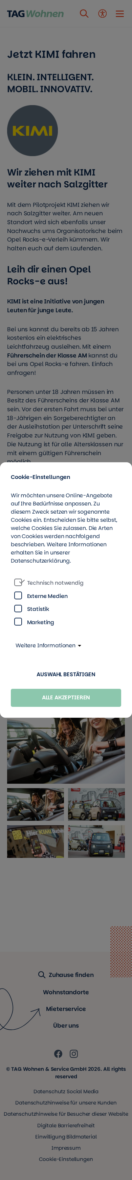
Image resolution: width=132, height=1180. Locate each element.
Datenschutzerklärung (40, 561)
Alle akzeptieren (66, 697)
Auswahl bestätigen (66, 674)
